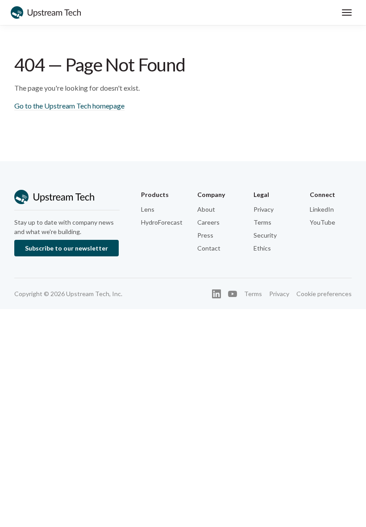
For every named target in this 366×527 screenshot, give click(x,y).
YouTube (322, 222)
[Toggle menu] (346, 12)
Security (265, 235)
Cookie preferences (324, 293)
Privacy (264, 209)
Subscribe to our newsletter (66, 248)
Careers (208, 222)
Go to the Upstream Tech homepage (69, 105)
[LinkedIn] (216, 293)
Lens (147, 209)
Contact (208, 248)
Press (205, 235)
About (206, 209)
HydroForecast (162, 222)
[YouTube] (232, 293)
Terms (262, 222)
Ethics (262, 248)
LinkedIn (322, 209)
